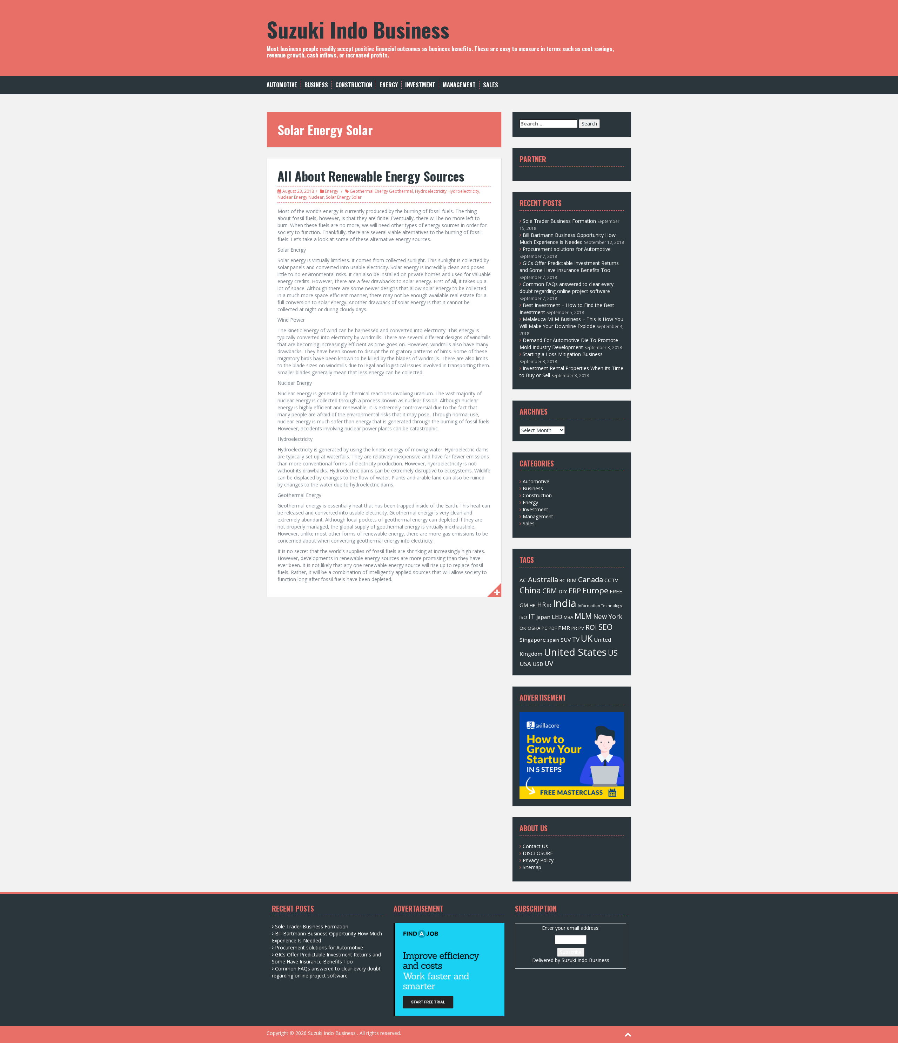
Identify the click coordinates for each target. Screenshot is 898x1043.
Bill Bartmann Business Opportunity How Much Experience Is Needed (568, 238)
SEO (605, 627)
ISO (523, 617)
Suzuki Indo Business (358, 29)
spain (553, 640)
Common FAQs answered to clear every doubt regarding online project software (567, 287)
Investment (420, 85)
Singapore (533, 639)
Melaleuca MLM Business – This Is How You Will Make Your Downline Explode (571, 322)
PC (544, 628)
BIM (572, 580)
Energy (389, 85)
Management (459, 85)
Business (316, 85)
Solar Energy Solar (344, 197)
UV (548, 663)
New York (607, 616)
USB (537, 663)
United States (575, 652)
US (613, 653)
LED (557, 617)
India (564, 603)
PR (574, 628)
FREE (616, 591)
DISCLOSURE (538, 853)
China (530, 590)
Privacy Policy (538, 860)
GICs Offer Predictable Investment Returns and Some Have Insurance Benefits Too (569, 266)
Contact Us (535, 846)
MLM (583, 616)
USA (525, 664)
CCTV (611, 580)
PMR (564, 627)
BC (562, 580)
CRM (549, 590)
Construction (353, 85)
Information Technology (600, 605)
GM (524, 604)
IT (532, 616)
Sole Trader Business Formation (559, 221)
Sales (490, 85)
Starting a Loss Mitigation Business (563, 354)
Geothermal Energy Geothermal (381, 191)
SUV (566, 639)
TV (575, 639)
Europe (595, 590)
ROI (591, 627)
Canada (590, 579)
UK (586, 638)
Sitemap (532, 867)
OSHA (534, 628)
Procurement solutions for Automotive (567, 249)
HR (541, 604)
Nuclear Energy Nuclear (300, 197)
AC (523, 580)
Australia (543, 579)
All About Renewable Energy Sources (370, 175)
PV (581, 628)
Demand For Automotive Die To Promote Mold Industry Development (569, 343)
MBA (568, 617)
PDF (553, 628)
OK (523, 628)
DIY (562, 591)
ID (549, 605)
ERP (575, 590)
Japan (543, 616)
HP (533, 605)
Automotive (282, 85)
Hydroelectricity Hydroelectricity (447, 191)
